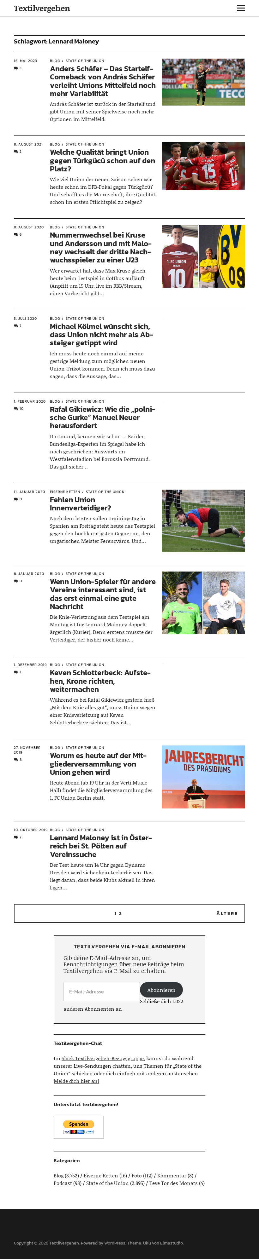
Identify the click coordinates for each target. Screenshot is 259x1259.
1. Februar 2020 (30, 401)
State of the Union (85, 60)
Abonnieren (162, 989)
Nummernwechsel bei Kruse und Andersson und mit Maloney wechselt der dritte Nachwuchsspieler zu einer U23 (101, 247)
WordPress (114, 1243)
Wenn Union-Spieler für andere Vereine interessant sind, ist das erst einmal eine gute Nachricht (103, 594)
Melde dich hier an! (76, 1080)
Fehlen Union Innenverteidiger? (80, 503)
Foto (137, 1175)
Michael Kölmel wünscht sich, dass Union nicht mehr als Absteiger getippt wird (101, 334)
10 (22, 408)
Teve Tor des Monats (173, 1183)
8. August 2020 (29, 227)
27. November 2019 (27, 750)
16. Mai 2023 (25, 60)
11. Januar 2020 (29, 491)
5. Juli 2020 (25, 318)
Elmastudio (171, 1243)
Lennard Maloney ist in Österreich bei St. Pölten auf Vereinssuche (101, 846)
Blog (55, 60)
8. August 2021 (28, 144)
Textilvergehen (42, 8)
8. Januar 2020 (29, 573)
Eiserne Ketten (65, 491)
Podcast (63, 1183)
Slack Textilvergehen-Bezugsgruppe (103, 1058)
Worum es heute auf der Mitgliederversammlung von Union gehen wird (98, 764)
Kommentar (171, 1175)
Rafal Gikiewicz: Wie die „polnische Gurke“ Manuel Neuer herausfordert (102, 417)
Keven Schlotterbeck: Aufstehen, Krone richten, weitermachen (100, 681)
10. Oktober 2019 (31, 829)
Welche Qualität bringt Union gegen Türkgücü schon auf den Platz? (102, 160)
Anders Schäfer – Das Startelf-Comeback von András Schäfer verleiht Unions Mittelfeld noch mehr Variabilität (103, 81)
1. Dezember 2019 (30, 664)
